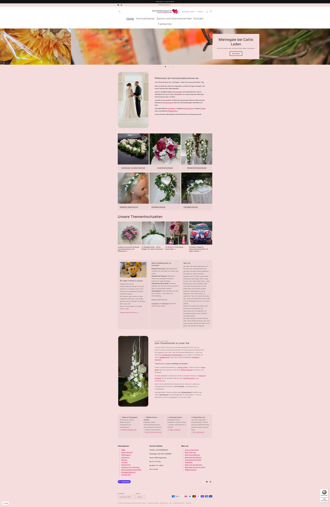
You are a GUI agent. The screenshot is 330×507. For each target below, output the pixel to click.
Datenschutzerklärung (153, 503)
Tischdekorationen (190, 207)
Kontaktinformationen (178, 503)
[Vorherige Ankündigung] (147, 5)
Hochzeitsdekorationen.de (129, 503)
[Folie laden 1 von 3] (160, 66)
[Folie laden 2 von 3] (163, 66)
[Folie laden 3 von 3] (165, 66)
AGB (170, 503)
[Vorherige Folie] (156, 67)
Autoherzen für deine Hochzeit (133, 168)
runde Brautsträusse (165, 168)
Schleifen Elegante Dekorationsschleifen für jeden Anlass (198, 249)
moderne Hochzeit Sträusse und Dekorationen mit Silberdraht (128, 249)
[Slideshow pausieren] (174, 67)
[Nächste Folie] (170, 67)
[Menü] (327, 490)
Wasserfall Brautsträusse (196, 168)
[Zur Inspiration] (198, 432)
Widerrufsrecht (164, 503)
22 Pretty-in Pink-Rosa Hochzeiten (174, 248)
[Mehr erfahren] (174, 430)
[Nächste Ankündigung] (183, 5)
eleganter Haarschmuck (129, 207)
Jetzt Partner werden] (154, 432)
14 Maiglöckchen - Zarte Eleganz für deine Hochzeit (152, 248)
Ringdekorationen (158, 207)
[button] (120, 12)
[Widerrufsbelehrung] (129, 430)
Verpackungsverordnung (128, 312)
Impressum (188, 503)
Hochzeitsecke (165, 53)
